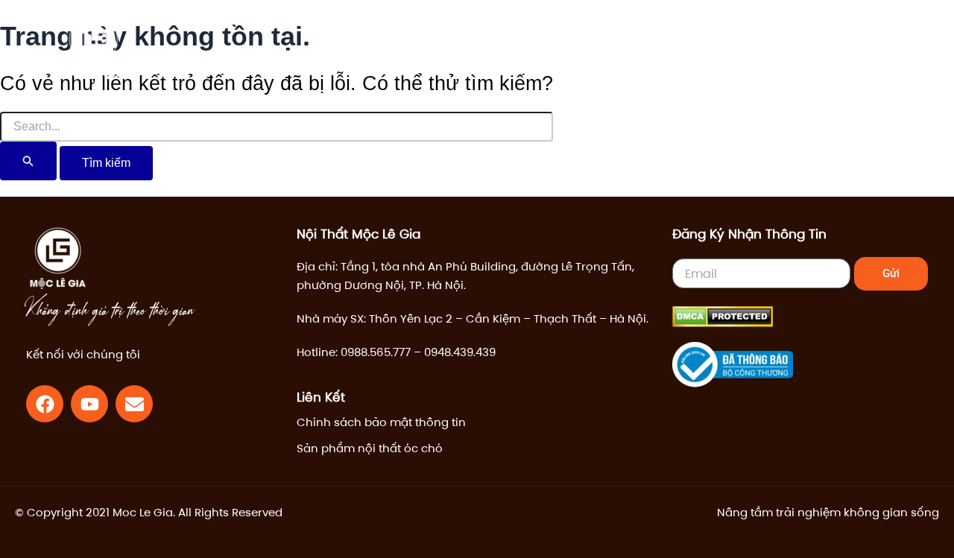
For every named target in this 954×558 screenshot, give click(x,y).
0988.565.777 (376, 352)
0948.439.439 (460, 352)
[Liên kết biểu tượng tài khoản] (824, 47)
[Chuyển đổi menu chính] (871, 47)
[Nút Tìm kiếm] (28, 161)
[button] (791, 48)
